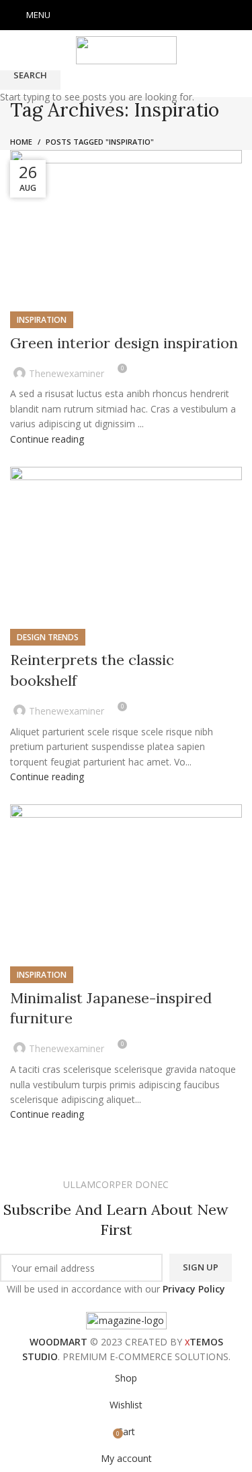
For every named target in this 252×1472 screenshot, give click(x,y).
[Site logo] (126, 49)
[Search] (242, 15)
